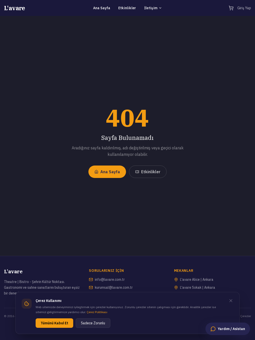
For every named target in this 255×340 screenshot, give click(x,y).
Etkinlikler (127, 8)
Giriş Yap (244, 8)
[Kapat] (230, 300)
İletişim (151, 8)
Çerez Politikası (97, 312)
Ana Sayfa (101, 8)
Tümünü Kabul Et (54, 323)
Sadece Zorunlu (93, 323)
